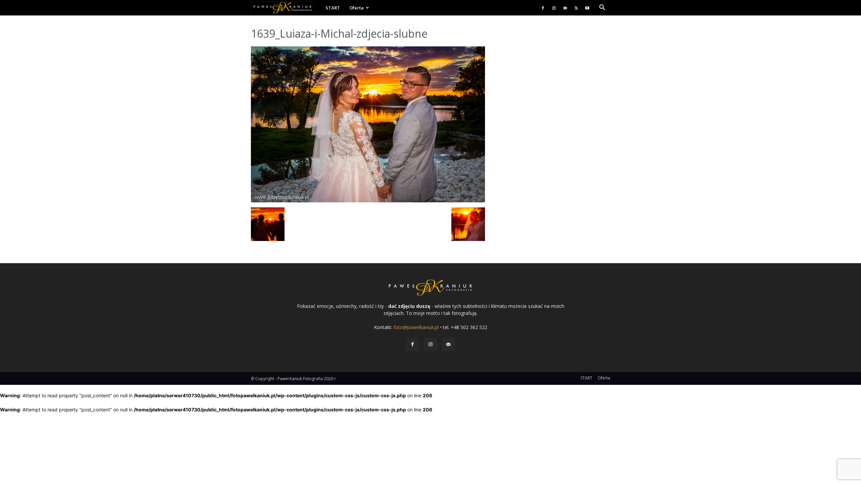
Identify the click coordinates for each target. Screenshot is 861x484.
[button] (602, 8)
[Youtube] (587, 7)
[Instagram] (554, 7)
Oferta (356, 8)
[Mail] (565, 7)
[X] (576, 7)
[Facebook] (543, 7)
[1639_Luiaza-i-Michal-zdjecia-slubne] (368, 200)
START (333, 8)
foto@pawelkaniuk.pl (416, 327)
